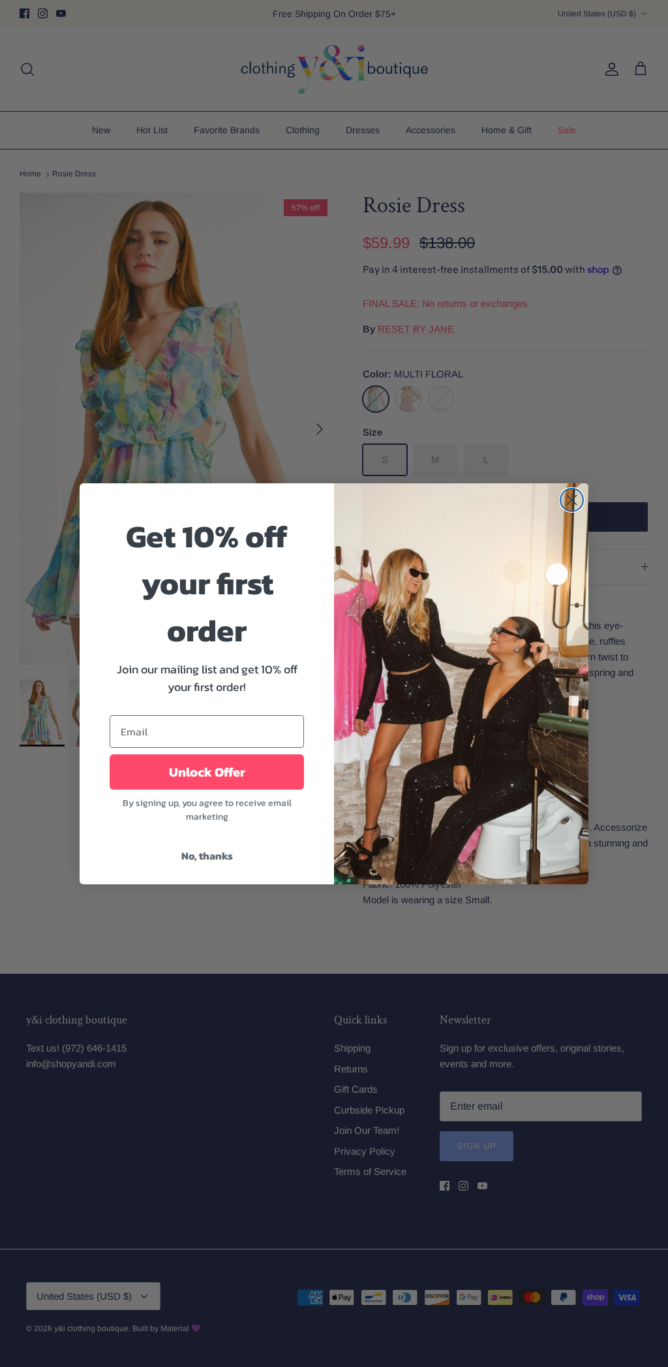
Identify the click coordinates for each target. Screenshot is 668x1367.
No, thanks (207, 855)
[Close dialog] (571, 500)
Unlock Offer (207, 772)
